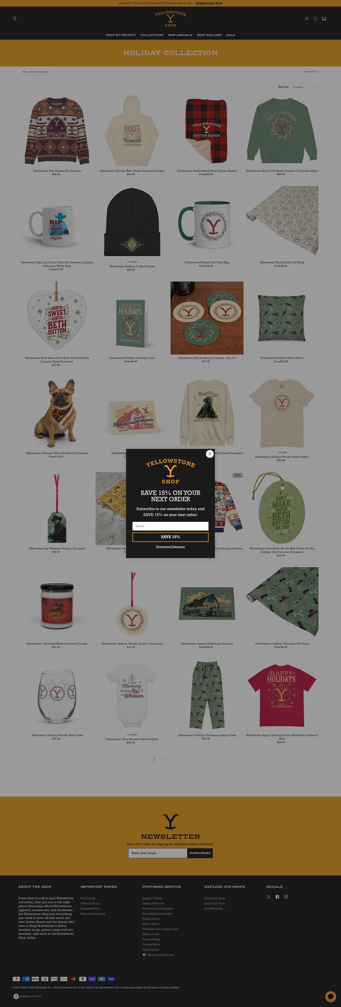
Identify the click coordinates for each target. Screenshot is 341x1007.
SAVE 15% (170, 537)
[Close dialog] (209, 453)
